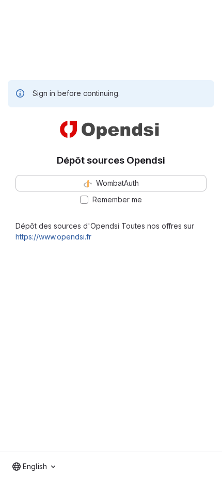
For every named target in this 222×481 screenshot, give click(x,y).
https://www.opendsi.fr (53, 236)
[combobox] (34, 466)
